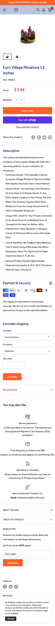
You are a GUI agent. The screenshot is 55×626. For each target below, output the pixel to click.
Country (7, 330)
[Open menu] (4, 10)
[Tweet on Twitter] (44, 137)
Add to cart (28, 110)
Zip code (7, 358)
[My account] (43, 9)
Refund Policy (10, 389)
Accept (10, 618)
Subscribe (12, 562)
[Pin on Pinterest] (39, 137)
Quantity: (7, 99)
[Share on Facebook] (33, 137)
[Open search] (38, 9)
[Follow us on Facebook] (5, 587)
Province (7, 344)
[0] (49, 10)
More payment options (27, 126)
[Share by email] (50, 137)
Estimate (12, 376)
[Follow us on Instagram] (11, 587)
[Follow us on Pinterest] (16, 587)
